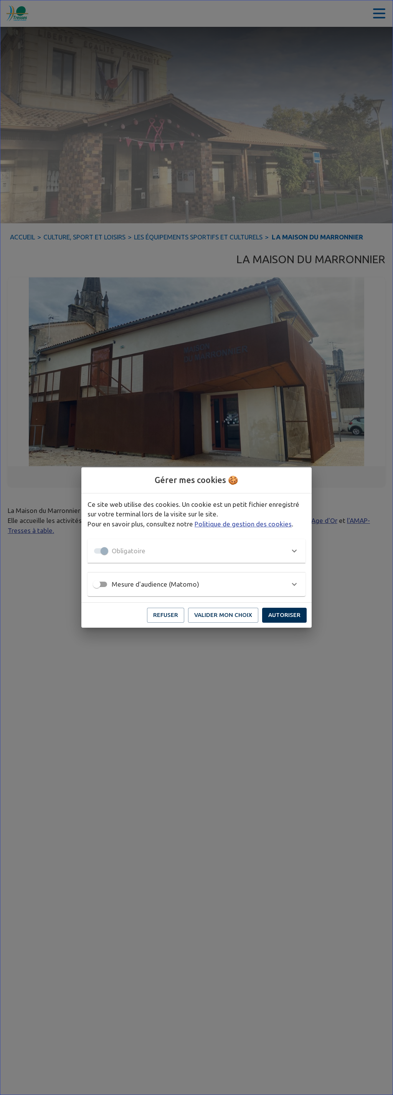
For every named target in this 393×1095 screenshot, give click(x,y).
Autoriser (284, 615)
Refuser (165, 615)
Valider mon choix (223, 615)
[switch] (96, 584)
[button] (196, 551)
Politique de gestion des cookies (243, 524)
